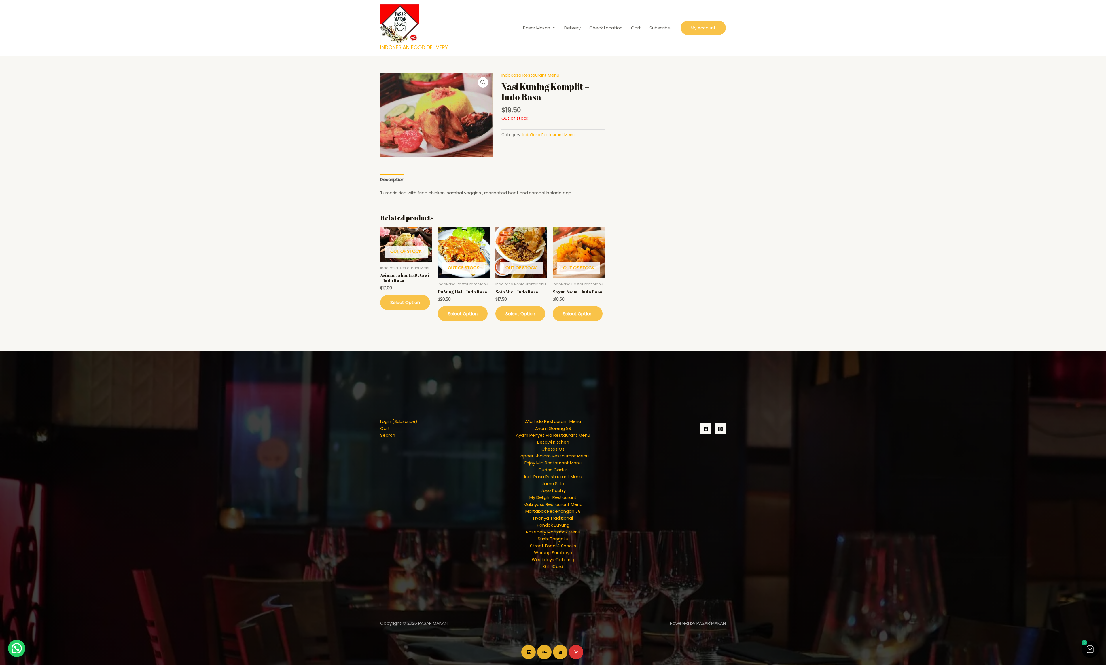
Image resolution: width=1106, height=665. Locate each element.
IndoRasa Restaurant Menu (530, 75)
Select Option (405, 302)
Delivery (572, 28)
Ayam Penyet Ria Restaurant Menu (553, 435)
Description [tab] (392, 179)
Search (387, 435)
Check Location (605, 28)
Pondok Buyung (553, 525)
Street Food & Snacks (553, 546)
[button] (703, 28)
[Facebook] (705, 428)
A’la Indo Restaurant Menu (553, 421)
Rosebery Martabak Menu (553, 532)
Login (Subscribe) (398, 421)
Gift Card (553, 566)
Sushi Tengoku (553, 539)
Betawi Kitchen (553, 442)
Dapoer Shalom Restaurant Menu (553, 456)
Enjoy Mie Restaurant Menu (553, 463)
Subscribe (660, 28)
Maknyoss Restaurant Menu (553, 504)
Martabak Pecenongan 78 (553, 511)
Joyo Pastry (553, 490)
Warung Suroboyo (553, 553)
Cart (636, 28)
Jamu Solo (553, 483)
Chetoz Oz (553, 449)
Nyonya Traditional (553, 518)
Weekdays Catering (553, 559)
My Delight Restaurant (553, 497)
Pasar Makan (536, 28)
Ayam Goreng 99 (553, 428)
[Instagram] (720, 428)
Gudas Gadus (553, 470)
